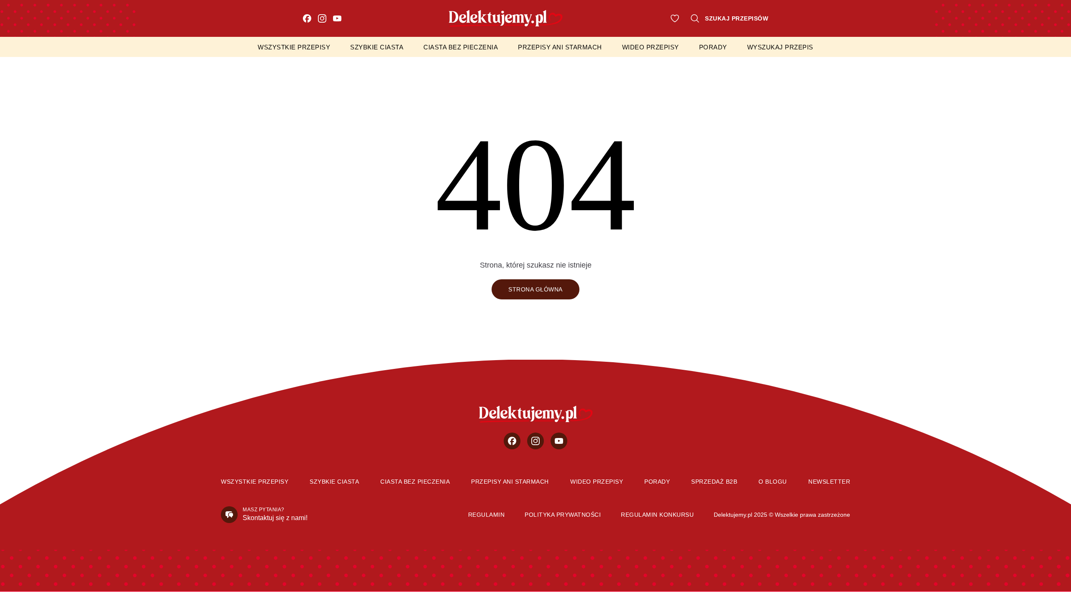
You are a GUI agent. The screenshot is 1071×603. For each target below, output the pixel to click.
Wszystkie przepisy (294, 47)
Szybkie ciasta (376, 47)
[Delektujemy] (536, 414)
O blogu (772, 481)
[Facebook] (307, 18)
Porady (713, 47)
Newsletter (829, 481)
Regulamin (486, 514)
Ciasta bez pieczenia (460, 47)
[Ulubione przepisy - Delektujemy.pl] (675, 18)
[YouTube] (337, 18)
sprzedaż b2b (714, 481)
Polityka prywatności (563, 514)
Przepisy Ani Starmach (560, 47)
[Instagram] (322, 18)
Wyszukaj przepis (780, 47)
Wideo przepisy (650, 47)
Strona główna (535, 289)
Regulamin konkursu (657, 514)
